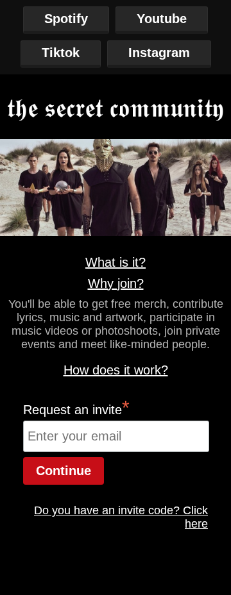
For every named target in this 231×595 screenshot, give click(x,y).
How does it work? (116, 370)
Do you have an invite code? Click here (121, 517)
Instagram (159, 53)
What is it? (115, 262)
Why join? (116, 283)
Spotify (66, 19)
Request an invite (76, 407)
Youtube (162, 19)
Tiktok (61, 53)
